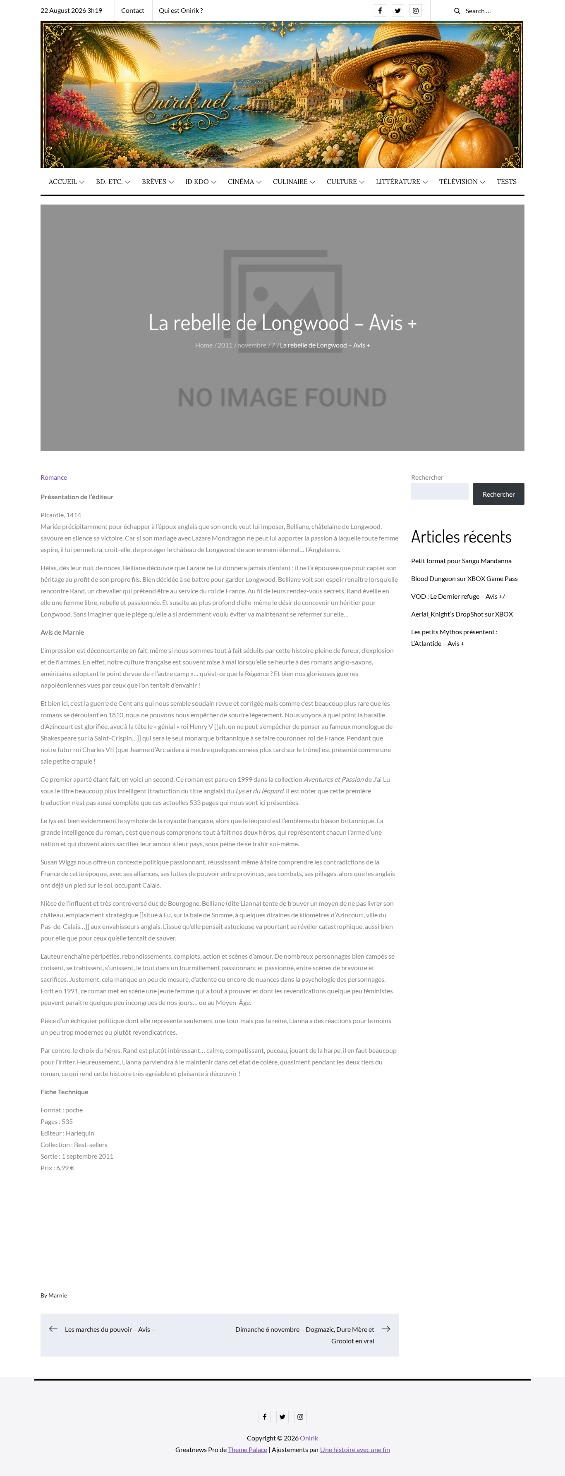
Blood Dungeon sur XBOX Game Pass (464, 578)
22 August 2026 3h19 (71, 10)
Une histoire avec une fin (355, 1449)
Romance (54, 477)
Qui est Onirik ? (181, 10)
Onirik (309, 1438)
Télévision (458, 181)
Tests (507, 181)
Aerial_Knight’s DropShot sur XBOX (462, 614)
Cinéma (241, 181)
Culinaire (290, 181)
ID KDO (197, 181)
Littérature (398, 181)
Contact (132, 10)
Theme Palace (247, 1449)
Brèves (154, 181)
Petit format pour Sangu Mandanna (461, 560)
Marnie (57, 1295)
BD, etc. (109, 181)
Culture (342, 181)
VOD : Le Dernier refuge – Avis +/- (459, 596)
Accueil (63, 181)
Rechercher (427, 477)
